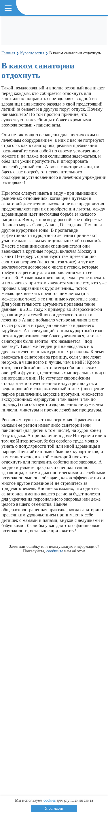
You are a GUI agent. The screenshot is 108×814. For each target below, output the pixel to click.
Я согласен (54, 808)
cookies (49, 800)
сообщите (54, 551)
